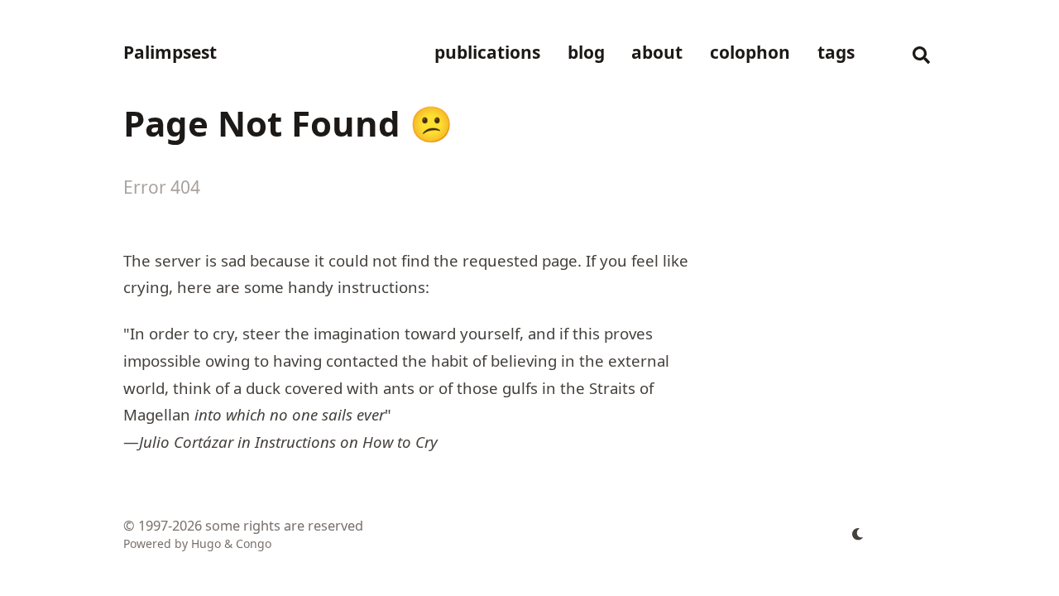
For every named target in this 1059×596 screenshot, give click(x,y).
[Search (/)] (920, 52)
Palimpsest (170, 52)
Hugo (206, 543)
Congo (253, 543)
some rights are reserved (284, 526)
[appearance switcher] (858, 534)
